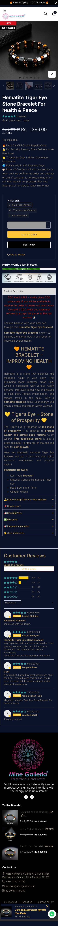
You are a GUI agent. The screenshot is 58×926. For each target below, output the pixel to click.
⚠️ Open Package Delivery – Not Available (25, 499)
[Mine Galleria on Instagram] (32, 797)
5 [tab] (34, 77)
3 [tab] (27, 77)
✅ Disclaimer (11, 519)
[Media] (52, 74)
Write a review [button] (29, 569)
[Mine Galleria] (14, 16)
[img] (20, 612)
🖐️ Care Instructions (14, 533)
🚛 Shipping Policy (13, 513)
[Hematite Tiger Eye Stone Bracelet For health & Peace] (29, 50)
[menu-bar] (5, 10)
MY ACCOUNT (10, 902)
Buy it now (29, 245)
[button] (3, 85)
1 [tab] (20, 77)
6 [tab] (38, 77)
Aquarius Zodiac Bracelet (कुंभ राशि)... (36, 813)
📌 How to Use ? (12, 506)
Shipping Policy (46, 902)
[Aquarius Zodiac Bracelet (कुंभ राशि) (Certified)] (10, 818)
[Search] (45, 14)
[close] (47, 906)
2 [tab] (23, 77)
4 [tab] (31, 77)
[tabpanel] (29, 50)
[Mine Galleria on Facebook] (26, 797)
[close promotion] (55, 3)
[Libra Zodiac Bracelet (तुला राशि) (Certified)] (6, 911)
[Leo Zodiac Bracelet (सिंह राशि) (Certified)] (10, 852)
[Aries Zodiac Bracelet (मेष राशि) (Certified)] (10, 835)
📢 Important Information (16, 526)
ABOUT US (27, 902)
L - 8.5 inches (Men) (18, 215)
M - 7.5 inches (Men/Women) (22, 210)
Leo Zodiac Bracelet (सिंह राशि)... (37, 846)
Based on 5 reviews (14, 564)
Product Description (14, 291)
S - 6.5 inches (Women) (20, 205)
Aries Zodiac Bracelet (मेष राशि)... (38, 829)
